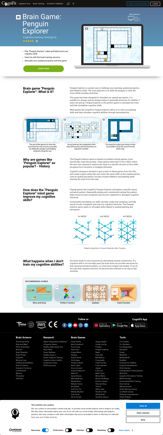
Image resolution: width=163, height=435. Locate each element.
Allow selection (143, 413)
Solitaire (74, 355)
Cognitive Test (24, 4)
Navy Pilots (47, 349)
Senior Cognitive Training (53, 357)
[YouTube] (75, 325)
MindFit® (123, 355)
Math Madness (76, 378)
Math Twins (100, 373)
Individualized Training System (131, 371)
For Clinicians (125, 344)
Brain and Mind (22, 344)
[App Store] (138, 325)
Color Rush (75, 394)
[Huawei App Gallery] (102, 325)
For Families (124, 342)
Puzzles (98, 347)
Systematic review (50, 363)
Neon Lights (75, 365)
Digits (97, 352)
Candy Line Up (101, 344)
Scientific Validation (55, 4)
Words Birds (100, 394)
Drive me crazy (76, 368)
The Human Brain (22, 342)
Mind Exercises (125, 378)
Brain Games (124, 384)
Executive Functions (23, 368)
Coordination (21, 371)
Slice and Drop (100, 384)
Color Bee (99, 355)
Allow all (143, 406)
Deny (143, 420)
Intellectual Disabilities (24, 363)
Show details (124, 430)
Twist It (98, 386)
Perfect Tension (101, 381)
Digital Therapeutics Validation (55, 342)
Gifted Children (125, 397)
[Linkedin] (85, 325)
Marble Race (76, 381)
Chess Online (76, 342)
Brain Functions (22, 365)
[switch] (68, 430)
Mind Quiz (123, 373)
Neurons (19, 349)
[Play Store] (120, 325)
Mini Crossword (77, 344)
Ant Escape (75, 360)
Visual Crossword (77, 371)
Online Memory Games (128, 389)
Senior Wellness (49, 352)
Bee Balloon (100, 357)
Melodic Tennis (76, 384)
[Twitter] (69, 325)
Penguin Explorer (101, 349)
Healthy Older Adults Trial (53, 347)
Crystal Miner (76, 352)
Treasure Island (77, 363)
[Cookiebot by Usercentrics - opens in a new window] (15, 430)
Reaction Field (100, 392)
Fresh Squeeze (101, 365)
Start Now (43, 69)
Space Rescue (76, 376)
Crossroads (99, 360)
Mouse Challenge (102, 378)
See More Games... (102, 397)
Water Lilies (99, 389)
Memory (19, 373)
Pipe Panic (75, 349)
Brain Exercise (125, 368)
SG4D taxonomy (49, 365)
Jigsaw (98, 368)
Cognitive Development (128, 365)
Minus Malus (100, 376)
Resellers (123, 360)
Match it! (74, 373)
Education (123, 349)
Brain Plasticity (21, 352)
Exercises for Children (128, 363)
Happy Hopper (101, 342)
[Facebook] (64, 325)
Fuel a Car (99, 371)
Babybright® (124, 357)
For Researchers (126, 347)
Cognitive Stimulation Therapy (131, 376)
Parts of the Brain (22, 347)
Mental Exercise (126, 386)
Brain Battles (125, 400)
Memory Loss (21, 360)
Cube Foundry (100, 363)
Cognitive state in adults (52, 360)
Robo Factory (76, 357)
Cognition (19, 357)
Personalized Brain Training (130, 381)
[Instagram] (80, 325)
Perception (20, 376)
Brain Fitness (21, 355)
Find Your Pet (76, 389)
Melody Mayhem (77, 392)
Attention (19, 378)
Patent (122, 352)
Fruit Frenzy (75, 347)
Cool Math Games (126, 392)
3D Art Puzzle (76, 397)
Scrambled (75, 386)
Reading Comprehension (129, 394)
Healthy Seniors (49, 355)
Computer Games (50, 344)
